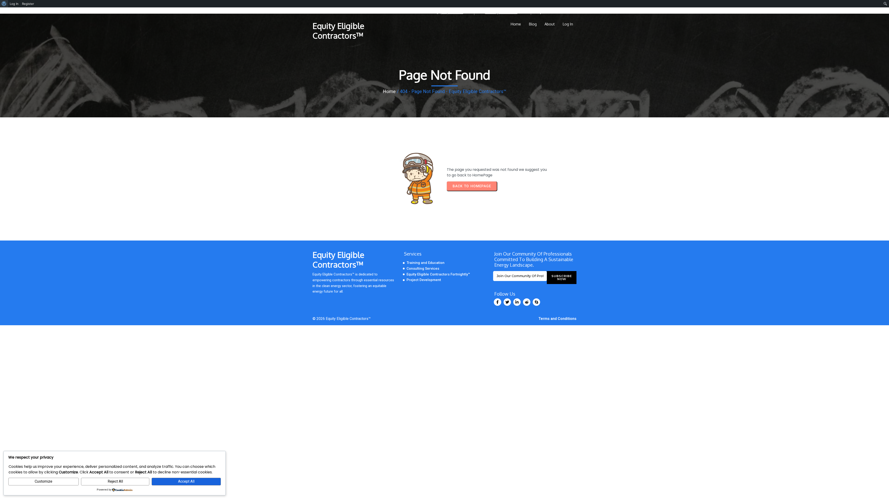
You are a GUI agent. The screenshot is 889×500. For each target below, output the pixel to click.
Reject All (115, 481)
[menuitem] (4, 3)
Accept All (186, 481)
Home (389, 91)
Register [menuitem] (28, 4)
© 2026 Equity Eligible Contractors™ (342, 318)
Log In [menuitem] (14, 4)
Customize (43, 481)
